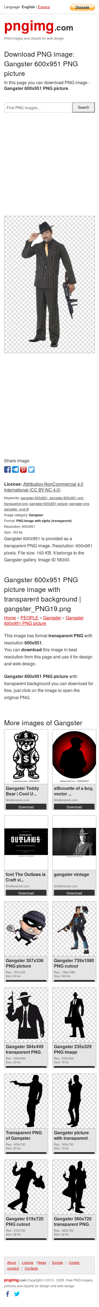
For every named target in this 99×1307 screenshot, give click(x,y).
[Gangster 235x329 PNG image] (74, 1015)
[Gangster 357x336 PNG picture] (26, 929)
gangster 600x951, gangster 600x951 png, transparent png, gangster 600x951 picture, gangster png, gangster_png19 (47, 503)
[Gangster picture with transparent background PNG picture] (74, 1101)
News (42, 1262)
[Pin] (23, 469)
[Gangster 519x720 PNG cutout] (26, 1187)
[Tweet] (31, 469)
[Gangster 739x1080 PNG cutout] (74, 929)
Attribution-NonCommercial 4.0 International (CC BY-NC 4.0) (43, 487)
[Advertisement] (49, 166)
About (11, 1262)
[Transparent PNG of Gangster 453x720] (26, 1101)
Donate (57, 1262)
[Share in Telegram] (15, 469)
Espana (44, 6)
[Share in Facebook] (7, 469)
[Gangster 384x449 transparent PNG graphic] (26, 1015)
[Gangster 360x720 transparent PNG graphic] (74, 1187)
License (28, 1262)
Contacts (31, 1268)
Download (26, 806)
